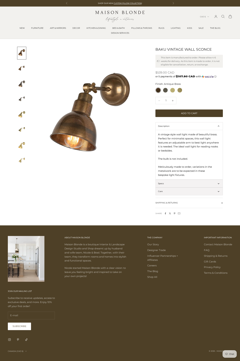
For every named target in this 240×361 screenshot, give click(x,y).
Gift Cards (210, 261)
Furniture (37, 28)
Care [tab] (160, 191)
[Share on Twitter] (170, 213)
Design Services (120, 33)
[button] (189, 76)
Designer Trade (156, 250)
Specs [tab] (161, 183)
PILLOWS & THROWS (141, 28)
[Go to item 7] (21, 145)
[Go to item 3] (21, 83)
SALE (201, 28)
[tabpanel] (189, 155)
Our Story (153, 244)
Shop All (152, 276)
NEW (22, 28)
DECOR (76, 28)
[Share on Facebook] (165, 213)
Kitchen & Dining (96, 28)
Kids (189, 28)
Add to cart (189, 113)
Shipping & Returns (215, 255)
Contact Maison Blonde (218, 244)
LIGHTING (176, 28)
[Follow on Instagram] (9, 339)
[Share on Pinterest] (174, 213)
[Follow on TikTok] (26, 339)
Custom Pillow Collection (128, 3)
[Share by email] (179, 213)
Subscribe (19, 326)
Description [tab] (163, 126)
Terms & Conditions (215, 272)
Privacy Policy (212, 267)
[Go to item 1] (21, 53)
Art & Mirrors (58, 28)
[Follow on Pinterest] (18, 339)
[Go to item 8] (21, 160)
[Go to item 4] (21, 99)
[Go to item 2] (21, 68)
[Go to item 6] (21, 129)
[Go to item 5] (21, 114)
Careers (152, 265)
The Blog (215, 28)
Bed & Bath (118, 28)
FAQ (206, 250)
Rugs (161, 28)
